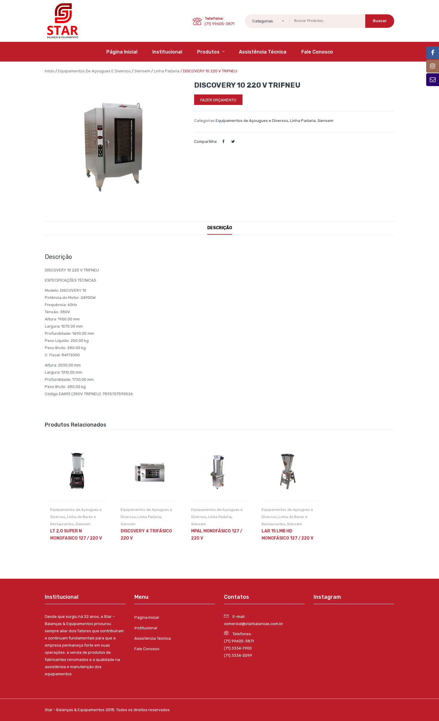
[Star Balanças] (63, 20)
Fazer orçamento (218, 100)
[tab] (219, 228)
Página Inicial (146, 617)
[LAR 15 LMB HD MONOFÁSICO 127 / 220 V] (290, 472)
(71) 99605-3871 (239, 641)
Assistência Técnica (152, 638)
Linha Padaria (166, 71)
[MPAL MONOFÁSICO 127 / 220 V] (219, 472)
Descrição (219, 227)
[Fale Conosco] (432, 79)
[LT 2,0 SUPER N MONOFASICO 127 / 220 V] (78, 472)
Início (49, 71)
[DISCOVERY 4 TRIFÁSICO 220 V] (149, 472)
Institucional (145, 628)
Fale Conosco (146, 649)
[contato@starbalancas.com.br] (432, 52)
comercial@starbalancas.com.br (253, 623)
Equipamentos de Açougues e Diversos (94, 71)
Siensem (142, 71)
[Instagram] (432, 66)
